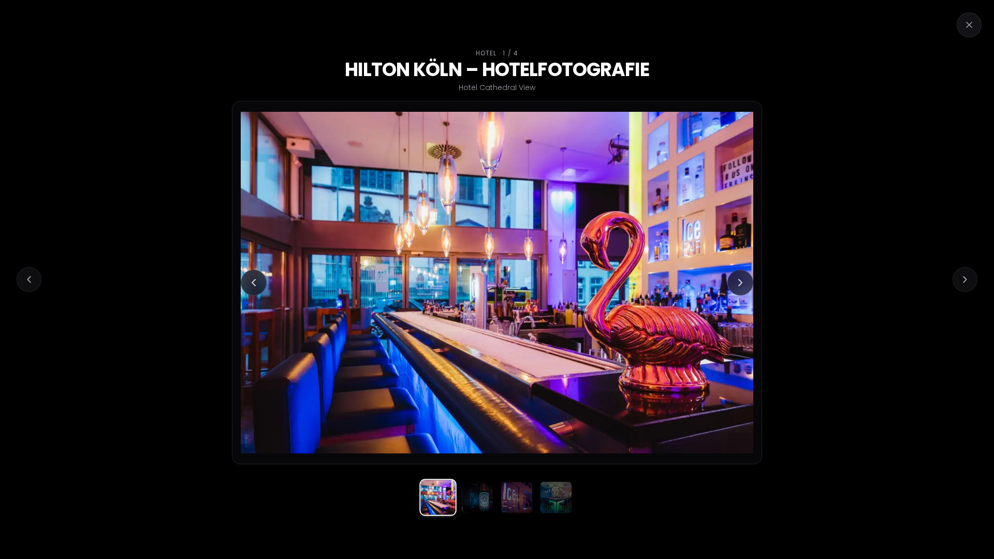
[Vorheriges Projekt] (29, 279)
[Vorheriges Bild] (254, 283)
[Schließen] (969, 24)
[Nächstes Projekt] (965, 279)
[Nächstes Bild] (740, 283)
